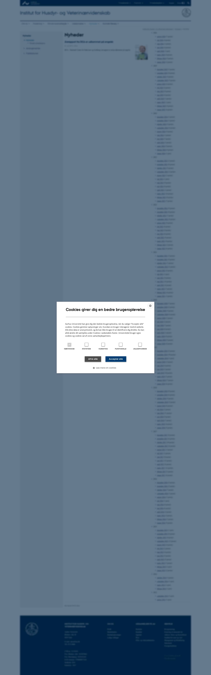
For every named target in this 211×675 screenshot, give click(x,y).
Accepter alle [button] (116, 359)
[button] (105, 367)
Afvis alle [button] (93, 359)
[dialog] (105, 337)
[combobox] (150, 305)
